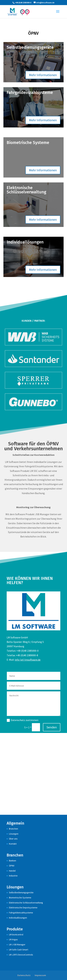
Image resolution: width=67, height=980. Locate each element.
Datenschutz (24, 975)
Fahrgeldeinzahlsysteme (21, 912)
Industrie (13, 875)
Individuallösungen (18, 917)
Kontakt (13, 843)
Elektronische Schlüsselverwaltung (26, 902)
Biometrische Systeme (20, 897)
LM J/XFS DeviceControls (21, 954)
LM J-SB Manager (17, 944)
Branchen (13, 828)
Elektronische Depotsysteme (23, 907)
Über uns (13, 838)
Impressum (40, 975)
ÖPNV (11, 865)
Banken (12, 860)
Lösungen (13, 833)
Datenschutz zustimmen (24, 720)
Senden (52, 727)
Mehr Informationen (43, 75)
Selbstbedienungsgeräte (21, 892)
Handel (12, 870)
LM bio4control (16, 934)
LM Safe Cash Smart (18, 949)
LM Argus (13, 939)
